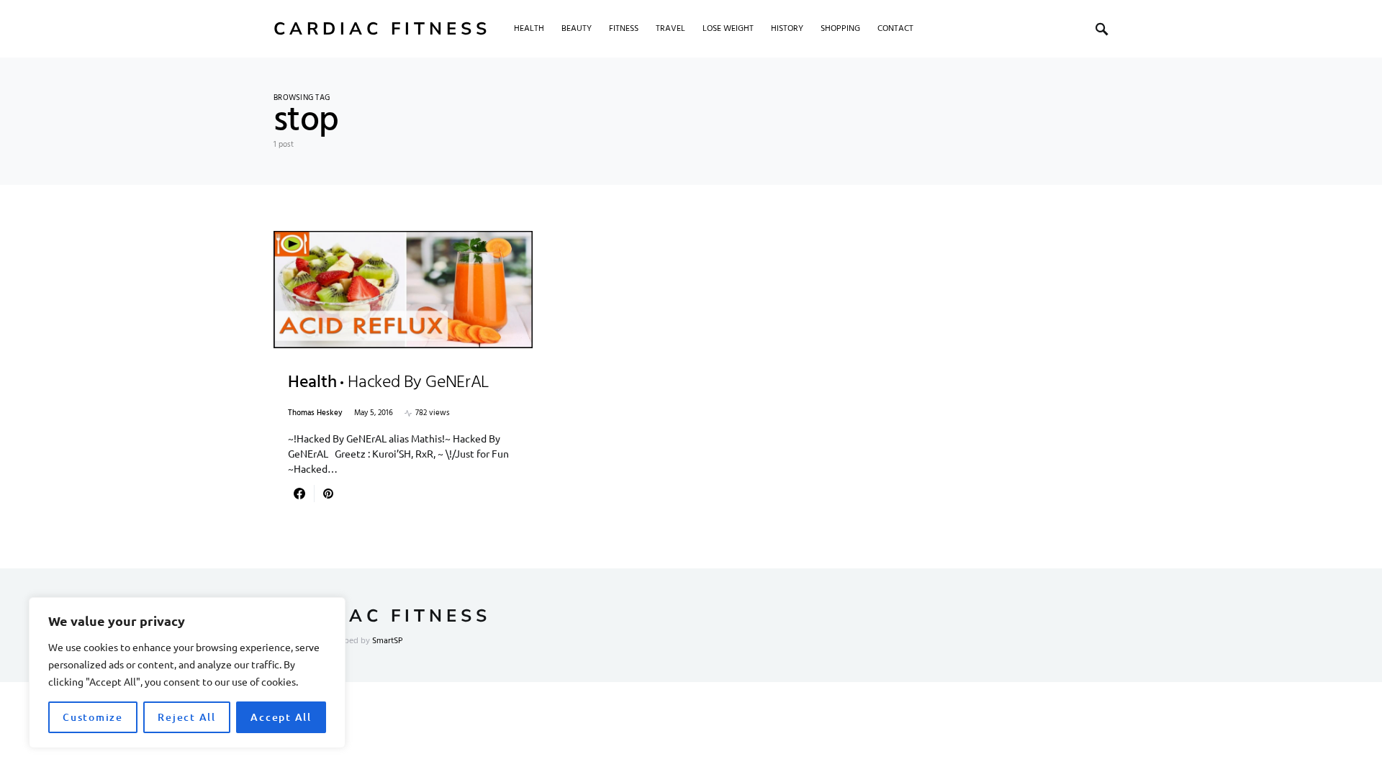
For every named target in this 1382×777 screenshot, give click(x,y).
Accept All (281, 717)
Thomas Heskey (315, 413)
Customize (93, 717)
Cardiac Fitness (382, 28)
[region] (187, 672)
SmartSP (387, 641)
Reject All (187, 717)
